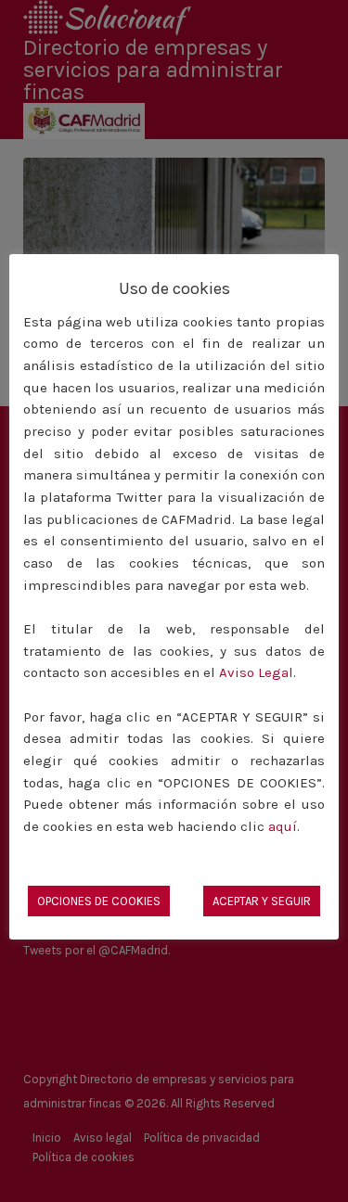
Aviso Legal (256, 672)
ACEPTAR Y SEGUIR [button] (262, 901)
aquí (282, 826)
